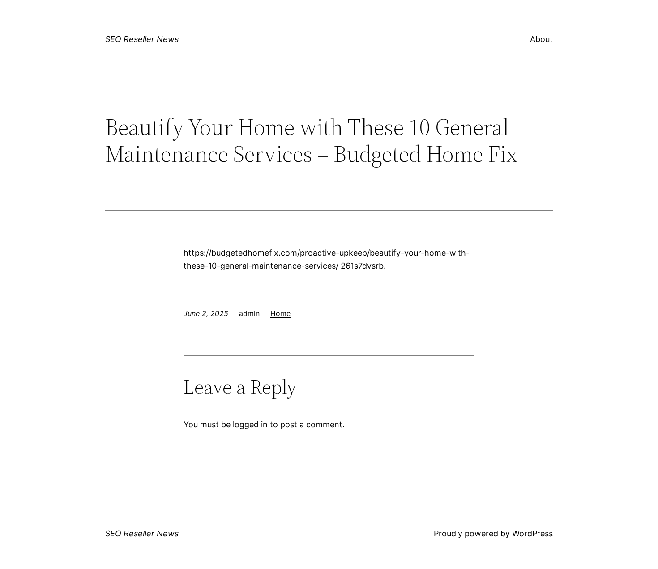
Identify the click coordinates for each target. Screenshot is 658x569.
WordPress (532, 533)
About (541, 39)
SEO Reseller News (142, 39)
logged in (250, 424)
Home (280, 313)
